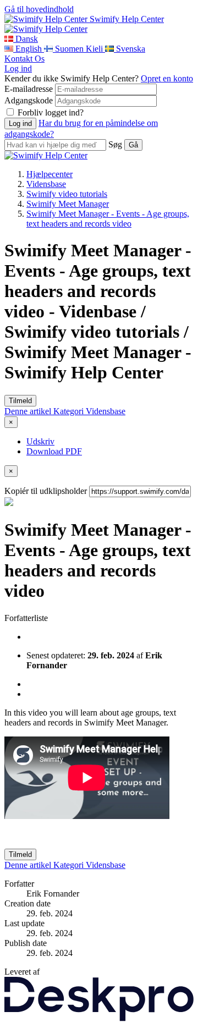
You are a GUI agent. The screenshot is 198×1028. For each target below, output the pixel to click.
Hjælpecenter (49, 174)
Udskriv (40, 441)
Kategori (69, 411)
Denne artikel (28, 411)
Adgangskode (28, 100)
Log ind (18, 68)
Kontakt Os (24, 58)
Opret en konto (167, 78)
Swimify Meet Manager (67, 203)
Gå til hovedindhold (39, 9)
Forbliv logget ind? (51, 112)
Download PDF (54, 451)
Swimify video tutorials (66, 194)
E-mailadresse (28, 89)
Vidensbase (46, 184)
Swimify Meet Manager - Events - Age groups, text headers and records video (107, 218)
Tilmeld (20, 401)
